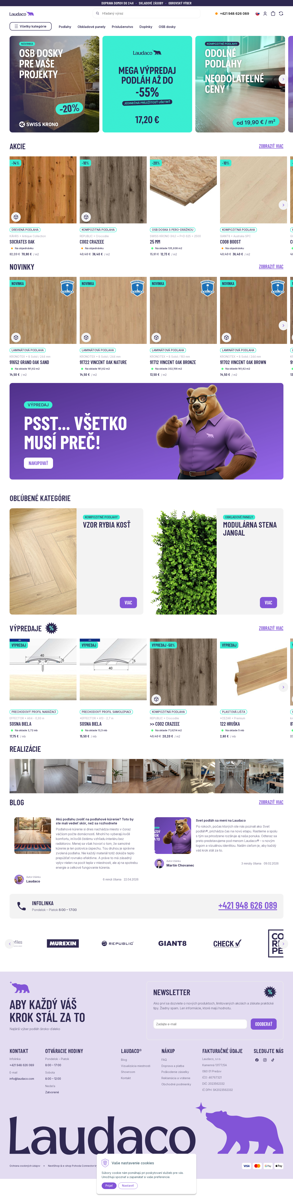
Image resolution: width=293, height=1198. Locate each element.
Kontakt (126, 1078)
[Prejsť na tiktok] (273, 1060)
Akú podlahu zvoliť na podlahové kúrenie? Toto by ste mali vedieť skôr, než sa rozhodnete (95, 821)
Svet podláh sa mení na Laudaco (221, 820)
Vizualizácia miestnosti (135, 1066)
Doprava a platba (172, 1066)
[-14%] (43, 189)
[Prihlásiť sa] (265, 13)
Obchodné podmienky (176, 1084)
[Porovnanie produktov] (281, 13)
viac (128, 602)
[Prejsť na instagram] (265, 1060)
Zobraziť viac (271, 146)
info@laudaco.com (22, 1078)
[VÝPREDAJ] (43, 672)
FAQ (164, 1059)
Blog (124, 1059)
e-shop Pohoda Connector (78, 1166)
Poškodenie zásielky (175, 1072)
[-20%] (183, 189)
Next (283, 944)
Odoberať (263, 1024)
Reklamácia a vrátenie (175, 1078)
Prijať (109, 1185)
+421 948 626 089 (234, 14)
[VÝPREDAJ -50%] (183, 672)
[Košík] (273, 13)
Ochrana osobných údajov (25, 1166)
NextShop (54, 1166)
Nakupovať (38, 463)
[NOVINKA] (43, 310)
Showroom (128, 1072)
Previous (9, 944)
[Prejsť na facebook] (257, 1060)
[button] (283, 79)
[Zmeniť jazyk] (258, 14)
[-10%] (113, 189)
